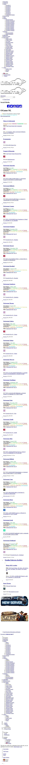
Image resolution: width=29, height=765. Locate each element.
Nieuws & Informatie (9, 121)
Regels (13, 126)
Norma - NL (20, 569)
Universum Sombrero (9, 284)
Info (16, 126)
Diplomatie (8, 172)
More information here (5, 116)
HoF (12, 172)
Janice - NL (21, 568)
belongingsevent (11, 159)
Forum (9, 126)
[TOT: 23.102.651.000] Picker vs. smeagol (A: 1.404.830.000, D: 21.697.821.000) (14, 199)
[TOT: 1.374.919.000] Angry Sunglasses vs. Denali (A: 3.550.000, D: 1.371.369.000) (15, 220)
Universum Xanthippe (9, 380)
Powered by (7, 634)
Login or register (6, 74)
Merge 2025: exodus (11, 565)
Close (21, 746)
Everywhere (5, 749)
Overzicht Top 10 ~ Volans (11, 353)
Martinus (5, 516)
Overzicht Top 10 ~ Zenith (11, 432)
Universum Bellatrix (8, 186)
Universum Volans (8, 340)
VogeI (7, 579)
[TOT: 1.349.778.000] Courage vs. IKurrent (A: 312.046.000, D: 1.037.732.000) (14, 513)
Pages (4, 755)
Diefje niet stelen (6, 496)
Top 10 (15, 172)
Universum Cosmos (8, 206)
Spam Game (13, 586)
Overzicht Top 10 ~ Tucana (11, 315)
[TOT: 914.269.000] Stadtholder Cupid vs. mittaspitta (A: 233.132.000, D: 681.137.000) (15, 534)
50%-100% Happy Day (11, 145)
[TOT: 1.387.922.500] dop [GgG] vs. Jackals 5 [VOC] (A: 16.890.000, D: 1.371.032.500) (14, 452)
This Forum (3, 95)
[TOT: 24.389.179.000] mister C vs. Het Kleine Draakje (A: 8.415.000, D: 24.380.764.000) (14, 179)
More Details (16, 746)
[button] (14, 36)
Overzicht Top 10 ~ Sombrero (11, 297)
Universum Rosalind (9, 266)
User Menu (8, 739)
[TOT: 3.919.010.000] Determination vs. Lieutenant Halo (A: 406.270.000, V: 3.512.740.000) (15, 473)
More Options (6, 757)
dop (4, 536)
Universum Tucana (8, 303)
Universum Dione (8, 500)
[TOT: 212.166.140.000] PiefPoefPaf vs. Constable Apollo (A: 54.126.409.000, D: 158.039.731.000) (15, 373)
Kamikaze (5, 161)
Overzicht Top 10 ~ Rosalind (11, 278)
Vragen (13, 153)
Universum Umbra (8, 321)
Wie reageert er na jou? (14, 591)
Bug (20, 153)
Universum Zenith (8, 419)
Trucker (4, 594)
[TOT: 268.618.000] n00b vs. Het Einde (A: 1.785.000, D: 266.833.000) (13, 493)
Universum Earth (8, 520)
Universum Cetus (8, 479)
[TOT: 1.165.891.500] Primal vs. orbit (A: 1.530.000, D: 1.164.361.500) (17, 577)
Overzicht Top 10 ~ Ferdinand (17, 555)
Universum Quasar (8, 245)
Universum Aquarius (9, 165)
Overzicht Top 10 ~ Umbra (11, 334)
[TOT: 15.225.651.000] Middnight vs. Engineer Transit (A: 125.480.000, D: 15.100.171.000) (14, 394)
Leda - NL (10, 569)
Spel (7, 126)
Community (19, 126)
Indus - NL (17, 568)
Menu (7, 642)
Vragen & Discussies (8, 151)
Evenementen (7, 139)
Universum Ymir (7, 400)
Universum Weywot (8, 359)
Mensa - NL (14, 569)
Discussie (17, 153)
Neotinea (5, 135)
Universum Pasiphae (9, 226)
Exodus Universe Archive (13, 560)
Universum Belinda (8, 459)
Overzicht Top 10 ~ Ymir (10, 413)
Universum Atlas (7, 438)
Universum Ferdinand (9, 540)
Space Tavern (7, 583)
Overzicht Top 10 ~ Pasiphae (11, 239)
